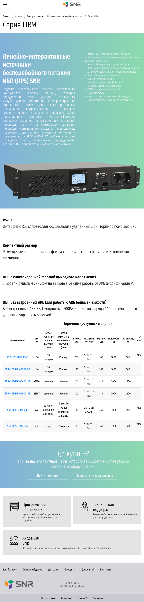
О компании (98, 598)
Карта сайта (66, 598)
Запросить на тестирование (94, 475)
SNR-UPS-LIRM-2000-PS (17, 381)
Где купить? (87, 569)
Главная (7, 16)
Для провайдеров (32, 569)
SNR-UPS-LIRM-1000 (17, 357)
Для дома (53, 569)
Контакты (105, 569)
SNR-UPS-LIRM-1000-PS (17, 369)
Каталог (18, 16)
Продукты (69, 569)
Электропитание (35, 16)
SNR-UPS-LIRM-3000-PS (17, 393)
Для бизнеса (10, 569)
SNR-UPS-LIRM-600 (17, 426)
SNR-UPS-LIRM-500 (17, 410)
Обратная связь (48, 598)
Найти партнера (47, 475)
